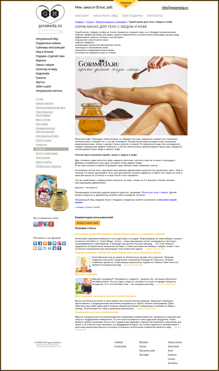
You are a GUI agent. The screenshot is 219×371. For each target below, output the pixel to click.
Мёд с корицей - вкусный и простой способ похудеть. (106, 296)
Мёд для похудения (86, 274)
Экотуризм (43, 157)
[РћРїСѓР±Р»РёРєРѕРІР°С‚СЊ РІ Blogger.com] (35, 248)
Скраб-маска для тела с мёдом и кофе (96, 312)
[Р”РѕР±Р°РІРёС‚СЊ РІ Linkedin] (64, 243)
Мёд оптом (43, 119)
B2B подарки (132, 15)
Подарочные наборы (48, 43)
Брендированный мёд (50, 107)
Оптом (142, 346)
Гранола (41, 77)
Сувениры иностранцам (50, 47)
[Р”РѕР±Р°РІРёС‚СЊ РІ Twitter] (54, 243)
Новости (41, 144)
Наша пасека (44, 103)
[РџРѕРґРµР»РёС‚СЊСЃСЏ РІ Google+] (59, 243)
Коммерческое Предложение (45, 130)
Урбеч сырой (43, 86)
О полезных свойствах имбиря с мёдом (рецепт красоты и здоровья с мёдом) (119, 233)
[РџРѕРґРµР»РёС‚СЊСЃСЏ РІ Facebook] (40, 243)
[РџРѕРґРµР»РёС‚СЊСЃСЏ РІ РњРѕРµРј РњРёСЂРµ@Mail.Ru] (50, 243)
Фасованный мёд (47, 136)
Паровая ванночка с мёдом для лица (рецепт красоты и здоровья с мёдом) (118, 252)
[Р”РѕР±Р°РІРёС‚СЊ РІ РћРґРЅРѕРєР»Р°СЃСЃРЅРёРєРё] (45, 243)
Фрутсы (40, 82)
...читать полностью (154, 248)
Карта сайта (44, 162)
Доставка (42, 124)
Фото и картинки (47, 153)
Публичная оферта (48, 166)
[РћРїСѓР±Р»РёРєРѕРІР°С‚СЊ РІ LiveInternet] (50, 248)
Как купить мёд (105, 15)
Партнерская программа (44, 113)
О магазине (120, 346)
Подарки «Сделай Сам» (50, 56)
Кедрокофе (42, 73)
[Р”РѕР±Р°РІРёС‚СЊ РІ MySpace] (54, 248)
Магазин (82, 15)
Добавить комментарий (87, 223)
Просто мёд (43, 140)
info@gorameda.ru (175, 8)
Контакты (155, 15)
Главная (118, 342)
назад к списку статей (88, 207)
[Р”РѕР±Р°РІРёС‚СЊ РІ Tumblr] (59, 248)
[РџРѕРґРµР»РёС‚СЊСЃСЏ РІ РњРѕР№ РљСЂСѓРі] (40, 248)
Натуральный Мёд (47, 38)
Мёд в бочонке (44, 51)
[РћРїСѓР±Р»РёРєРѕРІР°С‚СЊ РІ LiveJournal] (45, 248)
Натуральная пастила (49, 90)
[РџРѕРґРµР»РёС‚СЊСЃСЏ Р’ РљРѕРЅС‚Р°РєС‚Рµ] (35, 243)
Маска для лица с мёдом (155, 192)
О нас (39, 99)
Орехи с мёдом (45, 64)
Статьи (40, 149)
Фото (170, 350)
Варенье (41, 60)
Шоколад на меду (46, 69)
